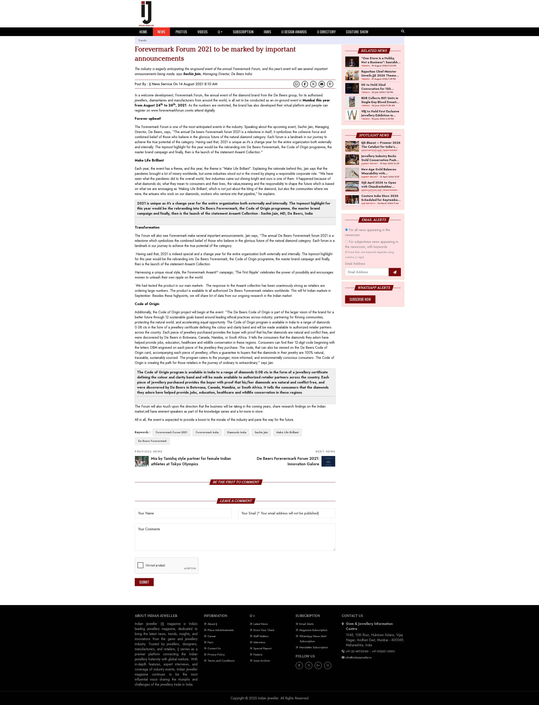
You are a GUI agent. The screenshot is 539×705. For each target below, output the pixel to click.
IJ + (220, 31)
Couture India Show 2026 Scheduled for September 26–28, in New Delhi (380, 198)
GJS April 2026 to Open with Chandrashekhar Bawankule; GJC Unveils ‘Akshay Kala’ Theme (378, 184)
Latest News (260, 624)
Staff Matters (260, 636)
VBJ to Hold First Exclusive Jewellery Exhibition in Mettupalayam (380, 113)
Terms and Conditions (221, 661)
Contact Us (214, 648)
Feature (257, 655)
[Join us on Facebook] (305, 84)
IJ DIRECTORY (326, 31)
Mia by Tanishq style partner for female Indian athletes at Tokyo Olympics (191, 461)
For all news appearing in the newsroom (367, 232)
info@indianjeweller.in (359, 657)
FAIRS (267, 31)
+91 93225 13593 (383, 651)
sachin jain (261, 432)
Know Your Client (263, 630)
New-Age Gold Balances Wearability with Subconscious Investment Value (379, 171)
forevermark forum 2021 (171, 432)
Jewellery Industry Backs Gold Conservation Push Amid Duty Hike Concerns (379, 158)
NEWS (161, 31)
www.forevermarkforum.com (171, 110)
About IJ (212, 624)
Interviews (259, 642)
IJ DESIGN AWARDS (294, 31)
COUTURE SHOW (357, 31)
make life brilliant (287, 432)
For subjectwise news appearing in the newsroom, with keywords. (371, 249)
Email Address (355, 263)
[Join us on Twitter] (313, 84)
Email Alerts (306, 624)
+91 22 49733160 (357, 651)
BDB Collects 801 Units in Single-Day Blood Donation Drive (380, 100)
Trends (142, 40)
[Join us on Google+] (318, 665)
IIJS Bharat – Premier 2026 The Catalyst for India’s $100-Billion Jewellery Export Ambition (380, 144)
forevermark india (207, 432)
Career (212, 636)
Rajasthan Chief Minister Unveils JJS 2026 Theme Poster (378, 73)
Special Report (262, 648)
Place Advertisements (221, 630)
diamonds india (236, 432)
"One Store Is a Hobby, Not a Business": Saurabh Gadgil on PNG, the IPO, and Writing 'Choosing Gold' (379, 60)
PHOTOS (181, 31)
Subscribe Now (360, 299)
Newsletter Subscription (313, 647)
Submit (144, 582)
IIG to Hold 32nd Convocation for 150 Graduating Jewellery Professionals (376, 86)
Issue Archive (261, 661)
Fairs (210, 642)
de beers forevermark (152, 441)
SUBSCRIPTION (243, 31)
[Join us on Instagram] (327, 665)
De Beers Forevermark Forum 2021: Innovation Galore (288, 461)
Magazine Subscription (313, 630)
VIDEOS (202, 31)
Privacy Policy (216, 655)
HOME (143, 31)
